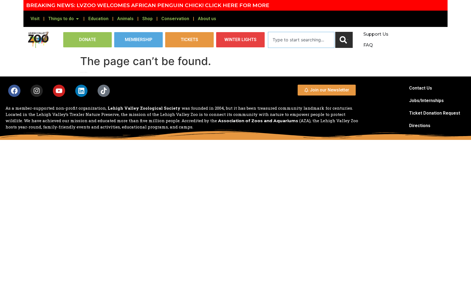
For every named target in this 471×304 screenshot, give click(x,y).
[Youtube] (59, 91)
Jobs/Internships (426, 100)
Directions (419, 125)
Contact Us (420, 88)
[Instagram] (37, 91)
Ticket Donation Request (434, 113)
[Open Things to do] (77, 19)
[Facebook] (14, 91)
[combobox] (301, 40)
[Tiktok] (104, 91)
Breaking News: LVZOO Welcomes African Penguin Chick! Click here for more (147, 5)
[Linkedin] (81, 91)
